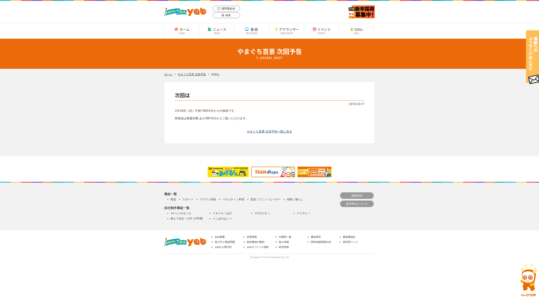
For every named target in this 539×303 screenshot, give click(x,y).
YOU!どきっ (262, 213)
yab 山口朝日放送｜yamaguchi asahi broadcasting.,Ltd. (185, 11)
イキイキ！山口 (222, 213)
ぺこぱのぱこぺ (222, 218)
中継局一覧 (285, 236)
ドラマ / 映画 (208, 199)
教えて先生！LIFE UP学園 (187, 218)
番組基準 (316, 236)
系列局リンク (350, 241)
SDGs (358, 31)
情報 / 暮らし (295, 199)
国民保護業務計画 (321, 241)
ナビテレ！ (304, 213)
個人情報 (284, 241)
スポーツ (187, 199)
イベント (324, 31)
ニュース (219, 31)
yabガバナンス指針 (258, 247)
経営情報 (284, 247)
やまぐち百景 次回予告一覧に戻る (269, 131)
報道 (173, 199)
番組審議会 (349, 236)
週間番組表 (228, 8)
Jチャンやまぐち (181, 213)
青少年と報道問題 (225, 241)
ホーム (184, 31)
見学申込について (357, 203)
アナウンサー (289, 31)
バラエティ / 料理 (233, 199)
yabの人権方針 (223, 247)
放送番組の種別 (255, 241)
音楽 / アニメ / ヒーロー (266, 199)
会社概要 (220, 236)
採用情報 (252, 236)
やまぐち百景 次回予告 (192, 74)
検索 (228, 15)
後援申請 (356, 195)
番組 (252, 31)
